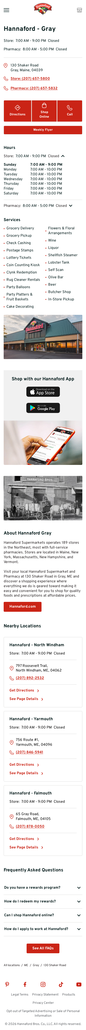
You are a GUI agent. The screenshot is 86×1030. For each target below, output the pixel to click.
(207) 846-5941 (29, 752)
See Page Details (23, 699)
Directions (17, 115)
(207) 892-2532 (30, 678)
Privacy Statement (45, 995)
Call (70, 115)
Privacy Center (43, 1003)
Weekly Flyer (43, 130)
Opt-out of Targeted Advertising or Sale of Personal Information (43, 1013)
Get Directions (24, 690)
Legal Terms (19, 995)
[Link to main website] (43, 14)
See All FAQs (43, 948)
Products (68, 995)
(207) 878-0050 (30, 826)
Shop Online (44, 114)
